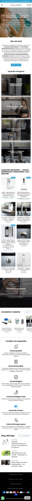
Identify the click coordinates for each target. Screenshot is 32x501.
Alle (27, 312)
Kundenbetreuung (15, 474)
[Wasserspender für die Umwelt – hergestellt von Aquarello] (5, 453)
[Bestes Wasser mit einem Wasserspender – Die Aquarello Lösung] (5, 462)
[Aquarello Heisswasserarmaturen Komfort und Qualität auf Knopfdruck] (5, 441)
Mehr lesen (16, 64)
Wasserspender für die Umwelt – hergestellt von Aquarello (19, 454)
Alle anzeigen (24, 435)
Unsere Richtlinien (16, 479)
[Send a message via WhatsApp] (3, 498)
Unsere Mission (15, 483)
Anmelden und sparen (15, 488)
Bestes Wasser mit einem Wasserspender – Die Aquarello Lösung (19, 464)
